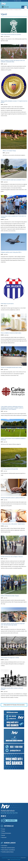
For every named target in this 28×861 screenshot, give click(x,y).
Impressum (4, 837)
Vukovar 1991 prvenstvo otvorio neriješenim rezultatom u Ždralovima (13, 439)
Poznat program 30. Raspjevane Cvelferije (10, 657)
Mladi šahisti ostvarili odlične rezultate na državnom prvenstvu (12, 688)
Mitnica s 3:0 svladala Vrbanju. (9, 150)
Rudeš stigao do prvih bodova (7, 303)
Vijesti (2, 104)
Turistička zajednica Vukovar (8, 852)
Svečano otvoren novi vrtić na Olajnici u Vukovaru (12, 556)
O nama (3, 829)
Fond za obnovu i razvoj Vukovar (8, 850)
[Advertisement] (14, 124)
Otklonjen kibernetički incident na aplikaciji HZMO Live (13, 497)
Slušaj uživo (11, 820)
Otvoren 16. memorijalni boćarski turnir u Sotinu (11, 367)
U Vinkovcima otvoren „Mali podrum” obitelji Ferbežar (13, 524)
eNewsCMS (23, 857)
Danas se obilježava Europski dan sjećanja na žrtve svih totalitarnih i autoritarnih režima (13, 61)
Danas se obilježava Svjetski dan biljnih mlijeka (11, 332)
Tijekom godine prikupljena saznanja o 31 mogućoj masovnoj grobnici (14, 101)
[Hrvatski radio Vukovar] (3, 3)
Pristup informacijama (6, 833)
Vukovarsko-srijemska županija (8, 847)
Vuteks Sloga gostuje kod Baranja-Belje (9, 469)
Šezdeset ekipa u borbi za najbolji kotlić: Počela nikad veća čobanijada (13, 216)
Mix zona (2, 219)
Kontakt (16, 0)
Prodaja (20, 0)
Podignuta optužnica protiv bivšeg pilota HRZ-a (11, 252)
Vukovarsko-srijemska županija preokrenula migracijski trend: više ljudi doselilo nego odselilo (13, 624)
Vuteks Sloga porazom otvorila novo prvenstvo (11, 34)
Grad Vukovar (4, 845)
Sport (2, 36)
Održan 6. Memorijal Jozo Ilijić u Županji (10, 595)
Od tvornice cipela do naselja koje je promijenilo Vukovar (13, 179)
